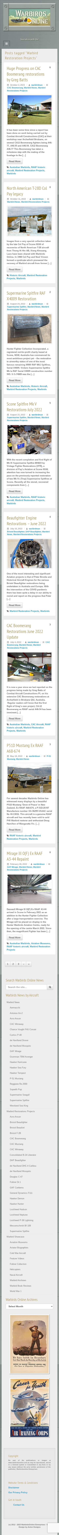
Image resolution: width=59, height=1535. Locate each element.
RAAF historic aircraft (20, 835)
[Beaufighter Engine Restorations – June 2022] (29, 553)
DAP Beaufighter (33, 532)
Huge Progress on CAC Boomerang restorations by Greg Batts (25, 74)
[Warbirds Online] (29, 17)
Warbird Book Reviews (20, 1286)
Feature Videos (17, 1258)
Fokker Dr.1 (15, 1182)
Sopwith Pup (16, 1089)
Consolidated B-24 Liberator (23, 1155)
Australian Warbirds (20, 167)
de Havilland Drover (19, 1040)
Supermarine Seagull (20, 1095)
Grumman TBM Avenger (21, 1057)
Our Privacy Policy (17, 1492)
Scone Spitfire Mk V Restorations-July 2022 (24, 406)
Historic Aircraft (18, 275)
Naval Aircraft (16, 1275)
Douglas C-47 (16, 1177)
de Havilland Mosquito (20, 1046)
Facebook (21, 35)
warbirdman (36, 85)
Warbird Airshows (18, 1280)
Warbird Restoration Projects (29, 170)
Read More (14, 161)
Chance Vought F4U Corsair (23, 1029)
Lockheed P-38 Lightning (21, 1220)
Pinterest (30, 35)
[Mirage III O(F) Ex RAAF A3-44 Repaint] (29, 889)
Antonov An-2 (16, 1013)
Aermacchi (15, 1007)
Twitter (34, 35)
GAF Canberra (16, 1187)
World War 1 (15, 1291)
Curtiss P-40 (16, 1035)
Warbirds (11, 173)
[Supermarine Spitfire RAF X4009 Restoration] (29, 328)
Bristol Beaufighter (16, 532)
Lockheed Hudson (18, 1209)
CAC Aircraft (37, 724)
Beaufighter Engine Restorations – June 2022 (26, 520)
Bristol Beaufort (17, 1127)
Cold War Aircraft (18, 1253)
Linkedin (25, 35)
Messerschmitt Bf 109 (20, 1225)
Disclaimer (13, 1487)
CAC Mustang (16, 1144)
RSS (38, 35)
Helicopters (15, 1269)
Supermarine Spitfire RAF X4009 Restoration (26, 295)
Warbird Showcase (15, 1237)
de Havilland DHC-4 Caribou (23, 1166)
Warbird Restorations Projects (35, 202)
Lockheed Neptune (19, 1215)
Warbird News (30, 88)
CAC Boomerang (15, 88)
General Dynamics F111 (21, 1193)
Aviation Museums (40, 943)
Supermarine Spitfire (16, 307)
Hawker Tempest (18, 1073)
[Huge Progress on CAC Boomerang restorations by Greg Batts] (29, 109)
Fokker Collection (18, 1264)
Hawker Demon (17, 1198)
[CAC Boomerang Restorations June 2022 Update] (29, 667)
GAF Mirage (12, 867)
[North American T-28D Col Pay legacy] (29, 221)
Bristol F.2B (15, 1133)
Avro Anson (15, 1018)
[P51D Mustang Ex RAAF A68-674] (29, 778)
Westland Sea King (19, 1105)
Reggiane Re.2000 (18, 1084)
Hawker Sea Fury (18, 1067)
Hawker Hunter (17, 1204)
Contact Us (18, 1505)
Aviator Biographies (19, 1247)
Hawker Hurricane (18, 1062)
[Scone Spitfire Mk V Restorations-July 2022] (29, 439)
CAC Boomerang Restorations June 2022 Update (25, 631)
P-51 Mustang (16, 1078)
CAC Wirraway (17, 1024)
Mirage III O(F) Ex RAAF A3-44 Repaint (25, 856)
